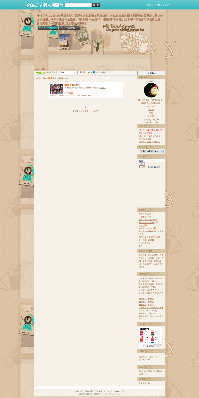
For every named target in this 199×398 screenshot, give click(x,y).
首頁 (37, 68)
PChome (160, 5)
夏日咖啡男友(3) (145, 240)
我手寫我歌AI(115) (146, 228)
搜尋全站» (63, 78)
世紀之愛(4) (144, 243)
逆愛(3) (142, 225)
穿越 (150, 261)
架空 (144, 261)
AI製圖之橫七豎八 (146, 316)
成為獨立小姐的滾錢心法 (149, 142)
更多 (142, 246)
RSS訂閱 (145, 371)
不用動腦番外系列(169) (148, 237)
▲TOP (96, 111)
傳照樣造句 (72, 85)
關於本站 (151, 106)
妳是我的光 (147, 264)
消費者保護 (88, 391)
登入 (168, 5)
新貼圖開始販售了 (146, 290)
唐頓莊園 (142, 255)
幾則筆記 (142, 299)
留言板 (151, 110)
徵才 (123, 391)
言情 (158, 258)
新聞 (149, 5)
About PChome (114, 391)
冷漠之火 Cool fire (48, 15)
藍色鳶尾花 (153, 255)
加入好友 (151, 116)
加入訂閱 (144, 374)
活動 (43, 68)
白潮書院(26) (144, 217)
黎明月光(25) (144, 214)
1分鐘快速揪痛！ (146, 139)
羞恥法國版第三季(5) (147, 223)
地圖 (151, 113)
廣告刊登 (78, 391)
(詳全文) (103, 88)
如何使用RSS (155, 371)
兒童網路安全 (100, 391)
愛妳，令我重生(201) (147, 220)
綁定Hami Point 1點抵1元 (149, 136)
